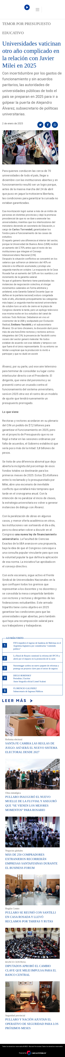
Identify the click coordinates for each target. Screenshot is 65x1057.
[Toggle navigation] (37, 10)
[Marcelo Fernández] (15, 10)
